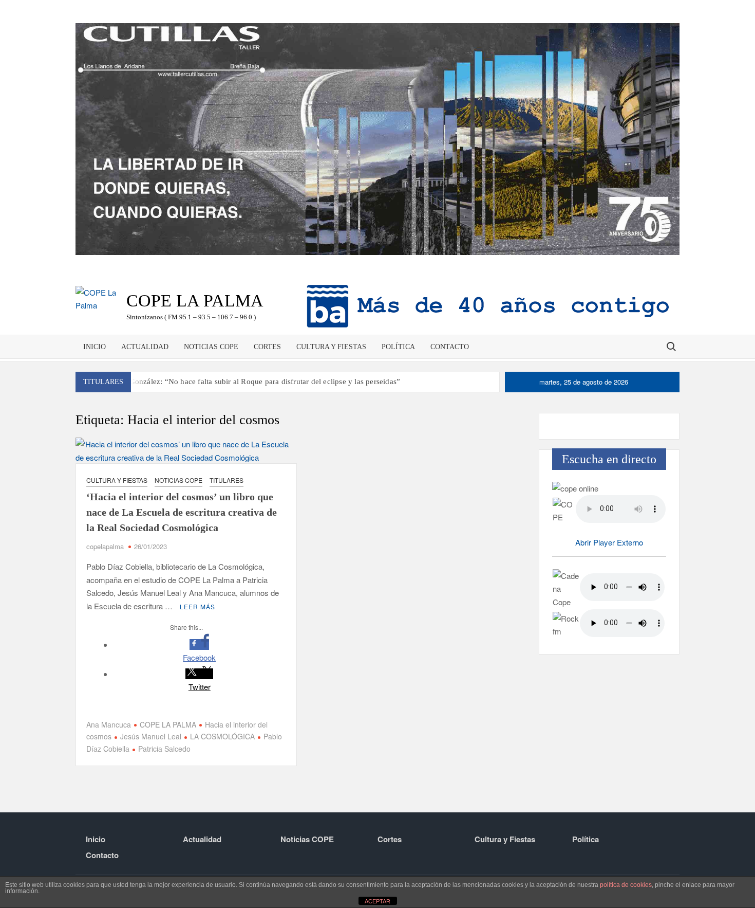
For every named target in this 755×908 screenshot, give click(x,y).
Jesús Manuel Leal (150, 736)
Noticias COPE (211, 347)
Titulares (226, 480)
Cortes (267, 347)
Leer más (197, 606)
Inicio (94, 347)
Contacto (449, 347)
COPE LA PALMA (168, 724)
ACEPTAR (377, 901)
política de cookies (626, 884)
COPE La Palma (194, 300)
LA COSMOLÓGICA (222, 736)
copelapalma (105, 546)
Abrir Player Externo (609, 542)
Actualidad (144, 347)
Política (398, 347)
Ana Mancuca (108, 724)
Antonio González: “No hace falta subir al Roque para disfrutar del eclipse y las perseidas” (250, 381)
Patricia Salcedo (164, 748)
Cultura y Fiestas (331, 347)
